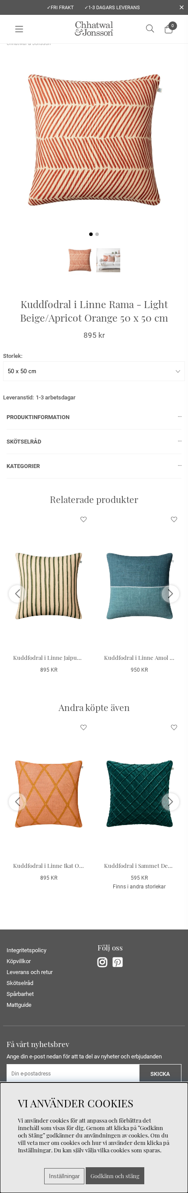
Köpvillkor (19, 961)
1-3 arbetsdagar (56, 397)
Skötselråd (20, 983)
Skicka (160, 1074)
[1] (94, 140)
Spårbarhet (20, 994)
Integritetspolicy (26, 950)
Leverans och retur (29, 972)
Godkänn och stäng (115, 1175)
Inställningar (64, 1176)
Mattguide (19, 1005)
